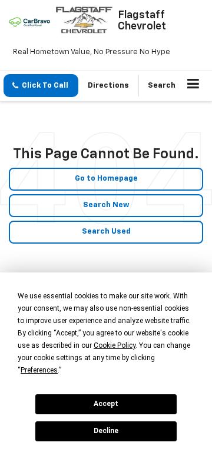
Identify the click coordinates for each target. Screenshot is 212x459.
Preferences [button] (39, 370)
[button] (41, 85)
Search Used (106, 231)
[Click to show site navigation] (193, 86)
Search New (106, 205)
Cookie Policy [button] (114, 345)
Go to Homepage (106, 178)
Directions (108, 85)
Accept (106, 404)
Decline (106, 431)
